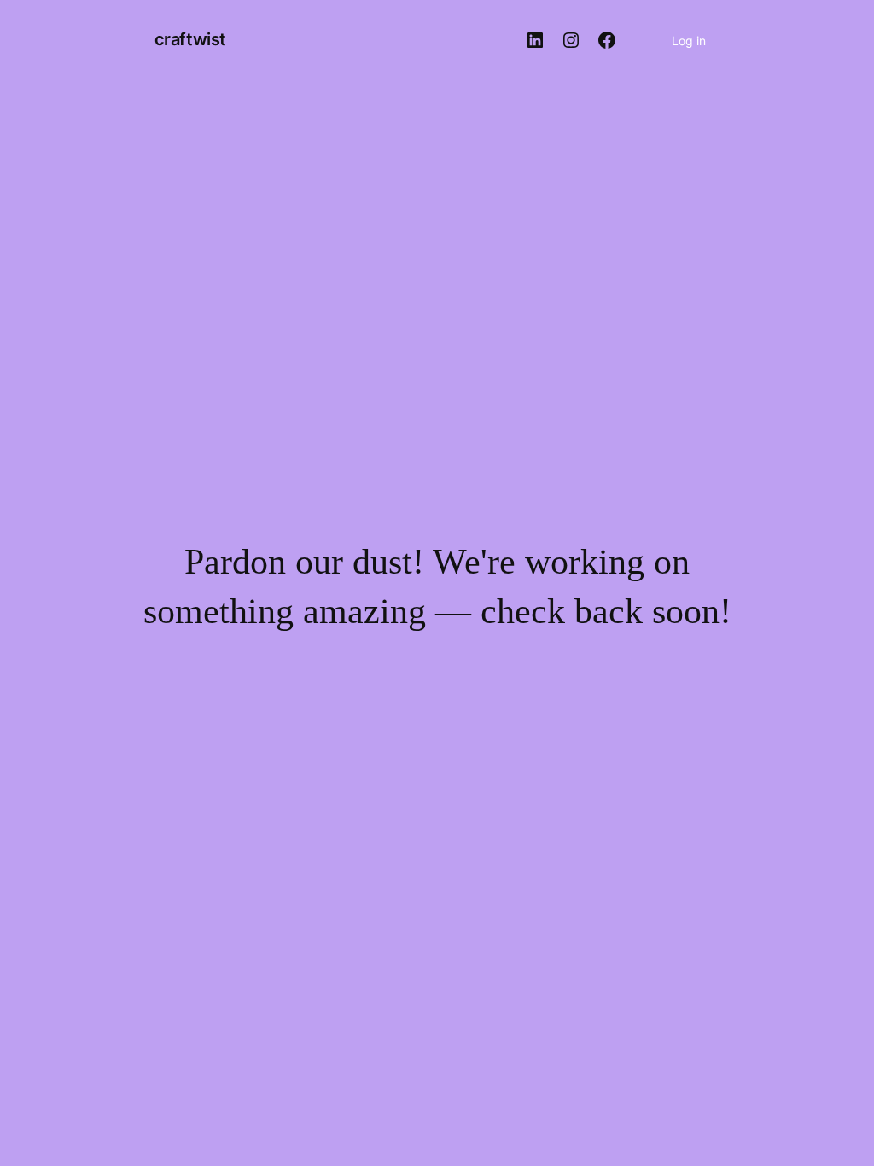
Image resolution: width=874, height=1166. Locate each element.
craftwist (190, 39)
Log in (689, 40)
